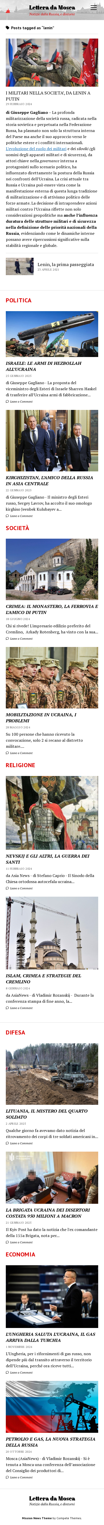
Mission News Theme (37, 1518)
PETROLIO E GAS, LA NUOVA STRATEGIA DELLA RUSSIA (50, 1442)
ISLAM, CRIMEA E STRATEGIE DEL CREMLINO (43, 978)
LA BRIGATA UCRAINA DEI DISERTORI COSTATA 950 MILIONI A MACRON (48, 1213)
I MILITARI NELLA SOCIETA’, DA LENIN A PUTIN (48, 96)
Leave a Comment (21, 401)
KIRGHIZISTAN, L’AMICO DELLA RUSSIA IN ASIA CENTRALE (49, 480)
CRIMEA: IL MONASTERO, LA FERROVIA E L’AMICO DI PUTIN (52, 609)
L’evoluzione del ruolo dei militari (36, 148)
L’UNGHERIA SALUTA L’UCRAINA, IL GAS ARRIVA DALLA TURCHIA (50, 1337)
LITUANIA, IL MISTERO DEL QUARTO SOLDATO (47, 1114)
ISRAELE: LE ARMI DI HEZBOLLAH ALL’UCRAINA (43, 366)
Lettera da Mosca (52, 7)
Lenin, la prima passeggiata (66, 264)
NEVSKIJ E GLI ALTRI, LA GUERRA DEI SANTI (47, 859)
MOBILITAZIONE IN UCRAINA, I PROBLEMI (41, 717)
